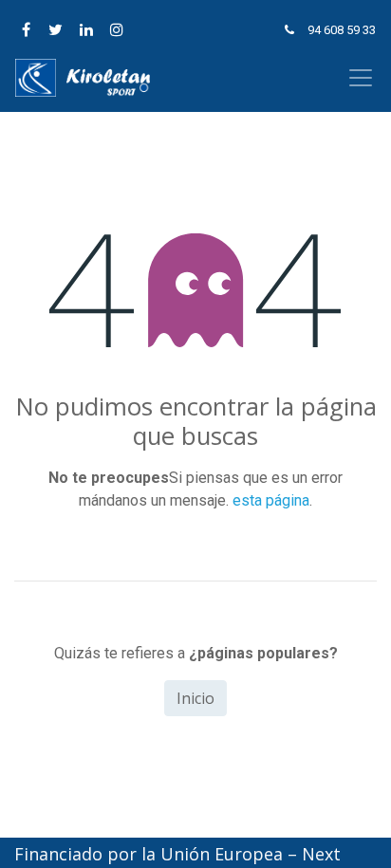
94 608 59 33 (341, 30)
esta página (271, 500)
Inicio (195, 698)
